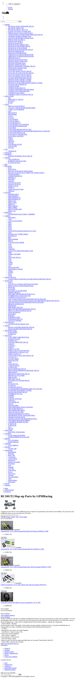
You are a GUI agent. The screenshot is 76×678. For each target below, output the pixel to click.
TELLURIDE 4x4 (13, 402)
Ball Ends (11, 453)
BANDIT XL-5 (13, 340)
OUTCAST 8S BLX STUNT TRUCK (19, 76)
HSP (5, 164)
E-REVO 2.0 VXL (13, 349)
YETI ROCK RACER (15, 144)
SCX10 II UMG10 (13, 121)
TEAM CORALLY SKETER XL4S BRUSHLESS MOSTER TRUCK (29, 279)
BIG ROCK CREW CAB (16, 28)
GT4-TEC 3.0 (12, 357)
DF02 (10, 224)
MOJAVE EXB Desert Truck (16, 63)
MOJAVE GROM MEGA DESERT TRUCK (21, 66)
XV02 (10, 276)
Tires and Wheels (13, 477)
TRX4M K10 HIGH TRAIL (16, 417)
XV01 (10, 274)
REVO (10, 382)
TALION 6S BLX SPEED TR (17, 84)
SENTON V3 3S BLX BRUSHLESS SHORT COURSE (25, 83)
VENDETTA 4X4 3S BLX (16, 93)
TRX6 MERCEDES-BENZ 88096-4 (19, 420)
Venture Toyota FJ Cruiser (16, 189)
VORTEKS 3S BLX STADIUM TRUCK (20, 94)
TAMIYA (7, 216)
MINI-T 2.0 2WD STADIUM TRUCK (19, 310)
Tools (9, 478)
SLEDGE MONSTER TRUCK (17, 392)
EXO (9, 111)
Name (13, 517)
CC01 (10, 219)
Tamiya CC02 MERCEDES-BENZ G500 (20, 251)
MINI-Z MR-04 (13, 206)
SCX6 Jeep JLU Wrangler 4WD (17, 134)
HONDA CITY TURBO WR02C (18, 234)
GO (20, 21)
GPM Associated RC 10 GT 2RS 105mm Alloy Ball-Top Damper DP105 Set (23, 585)
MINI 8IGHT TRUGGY (15, 307)
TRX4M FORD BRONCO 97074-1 (19, 414)
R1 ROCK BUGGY (14, 162)
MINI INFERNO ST (14, 199)
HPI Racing (7, 166)
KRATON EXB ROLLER (16, 51)
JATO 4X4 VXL (13, 364)
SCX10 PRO (12, 128)
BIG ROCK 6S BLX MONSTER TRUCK (21, 26)
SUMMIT (11, 395)
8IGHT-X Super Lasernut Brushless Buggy (21, 286)
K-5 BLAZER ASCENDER (16, 435)
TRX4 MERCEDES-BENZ (16, 410)
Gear (9, 465)
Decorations (11, 482)
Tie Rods (10, 475)
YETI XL (11, 148)
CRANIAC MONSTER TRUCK (18, 342)
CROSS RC (8, 153)
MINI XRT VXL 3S (14, 379)
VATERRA (7, 434)
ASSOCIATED (9, 96)
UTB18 (10, 139)
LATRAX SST (12, 367)
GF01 (10, 232)
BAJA (10, 167)
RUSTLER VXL (13, 384)
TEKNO (7, 325)
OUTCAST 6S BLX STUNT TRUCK (19, 74)
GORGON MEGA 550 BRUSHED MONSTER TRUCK (25, 34)
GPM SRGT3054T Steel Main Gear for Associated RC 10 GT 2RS (20, 602)
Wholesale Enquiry (10, 669)
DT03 (10, 227)
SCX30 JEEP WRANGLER (16, 133)
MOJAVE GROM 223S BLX (17, 64)
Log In (10, 7)
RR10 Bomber (12, 114)
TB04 (10, 252)
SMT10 (10, 138)
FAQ (5, 663)
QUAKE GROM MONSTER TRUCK (20, 78)
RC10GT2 (11, 101)
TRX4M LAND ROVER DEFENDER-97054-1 (22, 419)
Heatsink (10, 467)
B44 (9, 98)
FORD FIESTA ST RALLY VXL (18, 352)
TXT (9, 266)
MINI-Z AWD (12, 202)
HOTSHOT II (12, 236)
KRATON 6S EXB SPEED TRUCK (19, 46)
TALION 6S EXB (13, 86)
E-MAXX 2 (11, 345)
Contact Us (7, 666)
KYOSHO (7, 192)
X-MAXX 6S (12, 424)
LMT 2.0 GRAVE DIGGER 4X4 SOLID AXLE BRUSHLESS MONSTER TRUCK (33, 300)
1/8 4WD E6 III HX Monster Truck (18, 324)
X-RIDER (7, 443)
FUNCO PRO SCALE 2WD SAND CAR (21, 355)
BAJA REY (11, 289)
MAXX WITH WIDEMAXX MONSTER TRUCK (23, 370)
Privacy (6, 655)
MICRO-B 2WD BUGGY (16, 304)
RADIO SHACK (13, 442)
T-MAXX (11, 397)
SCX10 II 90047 (13, 119)
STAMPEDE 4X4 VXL (15, 394)
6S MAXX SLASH (14, 339)
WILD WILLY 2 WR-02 (15, 269)
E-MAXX (11, 344)
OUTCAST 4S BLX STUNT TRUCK (19, 71)
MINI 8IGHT (12, 305)
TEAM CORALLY (10, 277)
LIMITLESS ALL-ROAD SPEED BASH (20, 54)
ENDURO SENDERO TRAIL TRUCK (20, 156)
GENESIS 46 (12, 151)
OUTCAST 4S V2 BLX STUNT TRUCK (21, 73)
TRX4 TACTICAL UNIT (16, 412)
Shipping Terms (9, 652)
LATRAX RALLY (13, 365)
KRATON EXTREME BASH (17, 53)
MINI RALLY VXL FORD (16, 375)
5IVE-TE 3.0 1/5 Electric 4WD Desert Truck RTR (23, 284)
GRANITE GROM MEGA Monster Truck (20, 38)
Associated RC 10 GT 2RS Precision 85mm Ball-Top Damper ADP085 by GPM (24, 531)
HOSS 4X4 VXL (13, 360)
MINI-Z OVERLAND (15, 209)
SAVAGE (11, 181)
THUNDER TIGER (10, 330)
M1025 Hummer (13, 239)
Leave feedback (5, 617)
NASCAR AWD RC (14, 312)
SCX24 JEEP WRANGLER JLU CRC (20, 129)
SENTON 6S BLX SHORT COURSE (19, 81)
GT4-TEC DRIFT (13, 359)
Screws (10, 472)
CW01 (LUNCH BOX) (15, 221)
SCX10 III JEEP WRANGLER (17, 126)
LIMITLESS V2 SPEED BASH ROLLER (21, 56)
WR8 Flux (11, 191)
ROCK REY (12, 314)
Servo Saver (11, 473)
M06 (9, 237)
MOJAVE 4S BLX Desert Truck (17, 59)
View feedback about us (8, 615)
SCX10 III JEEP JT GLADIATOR (18, 124)
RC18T (10, 103)
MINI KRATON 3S (14, 58)
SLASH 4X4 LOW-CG (15, 387)
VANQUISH (8, 430)
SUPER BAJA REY (14, 317)
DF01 (10, 222)
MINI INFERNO (13, 196)
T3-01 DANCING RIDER (16, 242)
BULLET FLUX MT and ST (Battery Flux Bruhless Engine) (26, 172)
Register (10, 9)
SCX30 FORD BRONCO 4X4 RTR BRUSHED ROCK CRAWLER (29, 131)
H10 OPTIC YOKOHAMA (16, 432)
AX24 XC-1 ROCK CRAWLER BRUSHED (21, 108)
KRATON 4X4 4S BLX (15, 43)
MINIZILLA (12, 177)
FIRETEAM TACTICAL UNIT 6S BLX (20, 33)
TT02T (10, 264)
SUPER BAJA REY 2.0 (15, 319)
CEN (6, 149)
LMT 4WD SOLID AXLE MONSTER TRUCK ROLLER (26, 302)
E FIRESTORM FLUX (15, 176)
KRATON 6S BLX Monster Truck (18, 44)
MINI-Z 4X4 (12, 201)
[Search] (19, 515)
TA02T (10, 247)
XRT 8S (10, 429)
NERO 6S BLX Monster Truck (17, 68)
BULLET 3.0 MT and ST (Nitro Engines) (20, 171)
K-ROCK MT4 (12, 332)
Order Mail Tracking (10, 668)
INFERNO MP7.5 (13, 194)
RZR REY (11, 315)
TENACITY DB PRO (15, 320)
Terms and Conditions (10, 656)
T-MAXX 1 (11, 400)
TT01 (9, 259)
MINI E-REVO (12, 372)
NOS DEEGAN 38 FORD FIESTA (19, 380)
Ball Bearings (12, 452)
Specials (6, 483)
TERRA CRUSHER (14, 254)
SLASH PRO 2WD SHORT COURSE (20, 390)
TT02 (9, 261)
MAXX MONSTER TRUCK (17, 369)
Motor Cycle (12, 211)
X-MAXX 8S (12, 425)
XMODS (7, 438)
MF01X (10, 241)
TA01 (10, 244)
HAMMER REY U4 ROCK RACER (19, 296)
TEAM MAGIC (9, 322)
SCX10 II (11, 118)
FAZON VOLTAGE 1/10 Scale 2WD (19, 31)
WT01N (10, 272)
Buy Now (3, 537)
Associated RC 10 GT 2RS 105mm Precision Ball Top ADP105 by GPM (22, 549)
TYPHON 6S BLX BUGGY (17, 88)
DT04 (10, 229)
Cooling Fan (11, 457)
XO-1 (10, 427)
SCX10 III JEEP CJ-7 (14, 123)
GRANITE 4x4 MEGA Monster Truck (19, 36)
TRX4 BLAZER (13, 405)
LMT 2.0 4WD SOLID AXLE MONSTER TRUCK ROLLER (27, 299)
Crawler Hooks (12, 458)
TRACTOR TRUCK (14, 257)
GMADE (7, 158)
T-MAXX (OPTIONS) (15, 399)
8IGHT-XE (11, 287)
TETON (10, 404)
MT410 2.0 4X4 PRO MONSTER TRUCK (21, 327)
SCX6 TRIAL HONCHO (16, 136)
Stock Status (23, 517)
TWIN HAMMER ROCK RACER (18, 437)
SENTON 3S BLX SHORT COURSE (19, 79)
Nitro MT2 (11, 179)
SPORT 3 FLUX (13, 186)
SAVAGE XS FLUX (14, 184)
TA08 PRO (11, 249)
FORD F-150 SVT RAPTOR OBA (18, 350)
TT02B (10, 262)
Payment (7, 650)
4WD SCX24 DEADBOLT (16, 106)
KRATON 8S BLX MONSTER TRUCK (20, 49)
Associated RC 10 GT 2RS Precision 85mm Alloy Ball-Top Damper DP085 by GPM (26, 567)
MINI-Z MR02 (12, 207)
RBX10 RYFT (12, 113)
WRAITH (11, 141)
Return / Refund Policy (11, 653)
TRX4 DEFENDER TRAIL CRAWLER (20, 407)
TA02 (10, 246)
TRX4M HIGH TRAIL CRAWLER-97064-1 (21, 415)
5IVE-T (10, 282)
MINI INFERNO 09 (14, 197)
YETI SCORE (12, 146)
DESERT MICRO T (14, 292)
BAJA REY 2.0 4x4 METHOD (17, 291)
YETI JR (11, 143)
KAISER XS (12, 334)
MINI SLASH (12, 377)
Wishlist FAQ (8, 664)
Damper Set (11, 460)
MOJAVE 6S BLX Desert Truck (17, 61)
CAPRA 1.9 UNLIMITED (16, 109)
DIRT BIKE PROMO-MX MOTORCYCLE (21, 294)
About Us (7, 648)
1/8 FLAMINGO (13, 445)
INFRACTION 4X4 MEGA (16, 39)
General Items (8, 450)
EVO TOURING (13, 440)
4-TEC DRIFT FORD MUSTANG (18, 337)
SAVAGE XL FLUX (14, 182)
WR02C (10, 271)
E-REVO (11, 347)
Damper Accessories (14, 462)
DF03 (10, 226)
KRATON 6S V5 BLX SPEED (17, 48)
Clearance (7, 485)
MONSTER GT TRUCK (15, 99)
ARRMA (7, 24)
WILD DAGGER (13, 267)
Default (8, 517)
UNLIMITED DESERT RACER (18, 422)
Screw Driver (12, 470)
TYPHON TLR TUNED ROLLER (18, 91)
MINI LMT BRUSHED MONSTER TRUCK (22, 309)
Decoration (11, 463)
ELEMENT (7, 154)
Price (17, 517)
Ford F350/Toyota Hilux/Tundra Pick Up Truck (22, 231)
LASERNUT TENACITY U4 (17, 297)
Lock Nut (11, 468)
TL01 (9, 256)
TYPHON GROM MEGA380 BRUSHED (21, 89)
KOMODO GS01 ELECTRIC (17, 161)
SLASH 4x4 (12, 385)
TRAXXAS (8, 335)
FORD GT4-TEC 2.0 (14, 354)
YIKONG (7, 447)
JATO (10, 362)
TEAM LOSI (8, 281)
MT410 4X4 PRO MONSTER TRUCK (20, 329)
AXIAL (6, 104)
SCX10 (10, 116)
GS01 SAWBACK (13, 159)
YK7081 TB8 (12, 448)
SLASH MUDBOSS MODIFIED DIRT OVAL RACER (25, 389)
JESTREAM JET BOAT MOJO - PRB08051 (21, 214)
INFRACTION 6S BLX (15, 41)
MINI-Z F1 (11, 204)
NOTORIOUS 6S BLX (15, 69)
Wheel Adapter (12, 480)
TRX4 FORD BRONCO (15, 409)
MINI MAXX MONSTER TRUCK (19, 374)
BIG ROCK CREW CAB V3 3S (18, 29)
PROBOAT (7, 212)
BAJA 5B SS (12, 169)
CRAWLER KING (14, 174)
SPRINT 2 (11, 187)
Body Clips (11, 455)
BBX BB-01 (12, 217)
